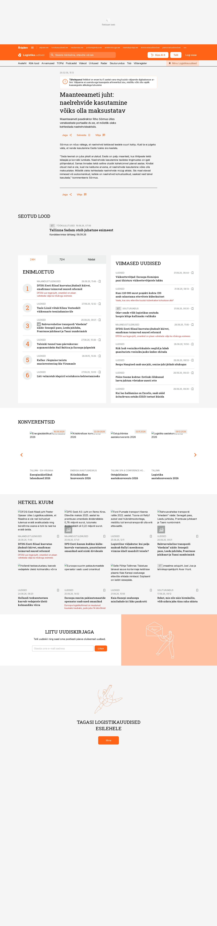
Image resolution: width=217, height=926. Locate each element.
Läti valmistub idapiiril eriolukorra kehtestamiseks (68, 376)
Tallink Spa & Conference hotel (129, 470)
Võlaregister (140, 63)
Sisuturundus (117, 63)
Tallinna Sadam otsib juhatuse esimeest (81, 230)
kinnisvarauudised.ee (150, 47)
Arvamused (47, 63)
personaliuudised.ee (172, 47)
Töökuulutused (65, 225)
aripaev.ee (43, 47)
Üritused (93, 63)
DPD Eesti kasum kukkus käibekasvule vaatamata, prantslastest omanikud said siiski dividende (85, 547)
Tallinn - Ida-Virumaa (41, 470)
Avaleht (22, 63)
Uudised (41, 304)
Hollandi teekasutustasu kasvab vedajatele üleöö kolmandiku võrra (33, 601)
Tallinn (155, 470)
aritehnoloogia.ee (112, 47)
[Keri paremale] (195, 455)
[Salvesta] (99, 281)
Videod (83, 63)
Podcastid (71, 63)
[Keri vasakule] (21, 455)
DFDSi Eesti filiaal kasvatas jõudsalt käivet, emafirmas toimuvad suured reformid (35, 547)
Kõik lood (34, 63)
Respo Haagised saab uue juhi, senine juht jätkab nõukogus (151, 364)
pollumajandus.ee (94, 47)
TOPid (60, 63)
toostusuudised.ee (59, 47)
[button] (62, 648)
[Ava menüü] (32, 48)
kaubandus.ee (77, 47)
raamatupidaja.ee (130, 47)
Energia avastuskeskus (83, 470)
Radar (104, 63)
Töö (129, 63)
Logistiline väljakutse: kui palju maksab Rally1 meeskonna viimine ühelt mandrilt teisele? (130, 547)
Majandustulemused (49, 281)
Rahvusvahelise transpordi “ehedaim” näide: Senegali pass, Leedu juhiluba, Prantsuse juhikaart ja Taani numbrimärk (62, 328)
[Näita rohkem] (185, 48)
